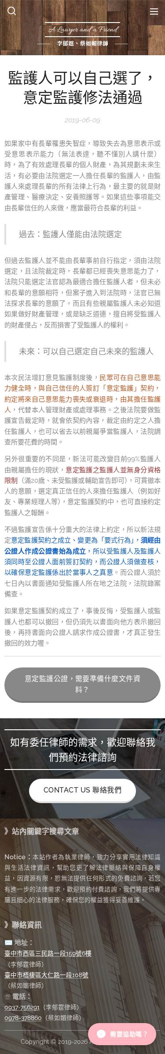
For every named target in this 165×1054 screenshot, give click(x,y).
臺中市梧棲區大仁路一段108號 (46, 974)
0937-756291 (22, 1007)
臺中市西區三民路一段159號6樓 (48, 953)
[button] (11, 11)
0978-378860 (23, 1017)
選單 (154, 11)
